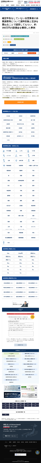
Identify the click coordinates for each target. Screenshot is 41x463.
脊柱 (33, 232)
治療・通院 (33, 120)
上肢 (8, 228)
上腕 (9, 160)
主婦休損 (20, 116)
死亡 (9, 185)
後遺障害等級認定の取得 (8, 120)
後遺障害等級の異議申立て (8, 132)
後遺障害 (12, 5)
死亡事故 (33, 136)
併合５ (33, 256)
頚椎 (21, 210)
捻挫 (33, 175)
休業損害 (20, 128)
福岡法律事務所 (32, 296)
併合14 (20, 256)
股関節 (8, 195)
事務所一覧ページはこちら (10, 435)
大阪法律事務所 (32, 292)
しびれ (21, 150)
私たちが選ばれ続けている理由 (6, 9)
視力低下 (9, 205)
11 (8, 263)
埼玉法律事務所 (20, 287)
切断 (33, 160)
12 (33, 259)
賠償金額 (8, 136)
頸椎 (9, 221)
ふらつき (9, 155)
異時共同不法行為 (20, 124)
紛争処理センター (20, 136)
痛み (21, 185)
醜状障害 (33, 205)
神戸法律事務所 (8, 296)
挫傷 (21, 175)
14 (8, 253)
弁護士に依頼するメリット (20, 9)
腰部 (33, 200)
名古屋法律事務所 (20, 292)
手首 (33, 170)
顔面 (21, 221)
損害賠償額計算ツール (34, 8)
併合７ (8, 259)
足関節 (21, 205)
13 (20, 259)
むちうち (33, 226)
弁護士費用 (33, 5)
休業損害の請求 (20, 102)
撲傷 (9, 180)
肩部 (21, 195)
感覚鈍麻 (9, 170)
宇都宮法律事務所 (8, 287)
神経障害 (9, 190)
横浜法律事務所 (8, 292)
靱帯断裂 (9, 210)
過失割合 (23, 5)
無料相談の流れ (6, 446)
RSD (9, 242)
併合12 (8, 256)
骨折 (9, 232)
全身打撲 (21, 160)
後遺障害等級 (32, 116)
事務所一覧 (38, 5)
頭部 (33, 217)
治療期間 (8, 124)
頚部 (9, 215)
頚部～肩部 (21, 215)
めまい (21, 155)
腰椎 (21, 200)
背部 (33, 195)
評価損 (33, 124)
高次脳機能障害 (8, 237)
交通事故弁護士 (26, 461)
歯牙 (33, 180)
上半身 (33, 155)
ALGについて (10, 446)
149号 (20, 253)
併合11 (33, 253)
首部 (33, 221)
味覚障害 (21, 165)
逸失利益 (20, 132)
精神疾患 (33, 237)
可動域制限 (8, 165)
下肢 (21, 228)
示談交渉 (18, 5)
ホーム (2, 5)
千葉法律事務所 (32, 287)
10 (20, 263)
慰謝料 (7, 5)
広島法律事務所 (8, 283)
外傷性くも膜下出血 (33, 165)
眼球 (33, 185)
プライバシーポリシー (20, 460)
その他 (8, 140)
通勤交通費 (8, 128)
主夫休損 (8, 116)
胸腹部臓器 (21, 237)
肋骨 (33, 190)
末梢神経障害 (21, 180)
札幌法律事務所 (20, 283)
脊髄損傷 (21, 232)
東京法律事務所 (32, 283)
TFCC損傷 (8, 150)
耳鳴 (21, 190)
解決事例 (28, 5)
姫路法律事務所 (20, 296)
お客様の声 (14, 445)
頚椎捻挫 (33, 210)
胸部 (9, 200)
